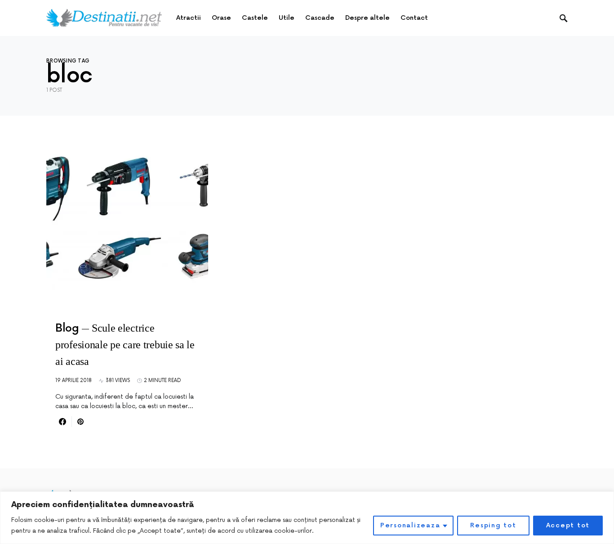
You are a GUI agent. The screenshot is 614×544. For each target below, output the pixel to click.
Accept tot (568, 525)
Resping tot (493, 525)
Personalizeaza (410, 525)
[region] (307, 517)
